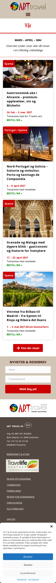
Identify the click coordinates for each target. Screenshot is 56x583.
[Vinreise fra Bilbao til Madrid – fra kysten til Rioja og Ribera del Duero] (28, 306)
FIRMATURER (14, 490)
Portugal (10, 130)
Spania (8, 63)
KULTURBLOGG (15, 508)
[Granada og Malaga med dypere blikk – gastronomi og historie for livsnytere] (28, 235)
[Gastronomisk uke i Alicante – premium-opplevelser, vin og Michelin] (28, 92)
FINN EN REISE (14, 502)
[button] (51, 526)
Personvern (22, 579)
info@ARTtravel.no (16, 444)
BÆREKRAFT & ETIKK (18, 454)
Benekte (28, 564)
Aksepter (28, 556)
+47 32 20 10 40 (20, 441)
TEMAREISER (13, 484)
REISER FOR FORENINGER (20, 496)
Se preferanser (28, 573)
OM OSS (11, 519)
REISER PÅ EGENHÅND (19, 478)
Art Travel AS (33, 579)
